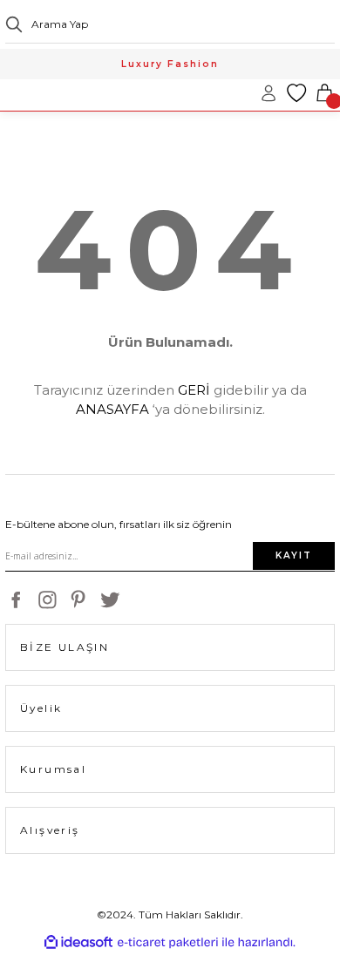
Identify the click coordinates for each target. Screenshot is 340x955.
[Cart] (324, 93)
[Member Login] (268, 93)
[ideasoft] (78, 943)
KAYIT (293, 555)
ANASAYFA (112, 409)
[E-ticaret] (168, 942)
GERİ (194, 390)
